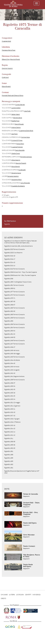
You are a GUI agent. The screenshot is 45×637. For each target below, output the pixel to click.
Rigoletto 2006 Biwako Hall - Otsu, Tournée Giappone (20, 275)
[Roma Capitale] (16, 616)
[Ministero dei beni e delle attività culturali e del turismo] (16, 610)
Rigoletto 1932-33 (9, 389)
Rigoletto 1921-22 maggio (12, 403)
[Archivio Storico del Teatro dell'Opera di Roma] (13, 4)
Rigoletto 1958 (8, 321)
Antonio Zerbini (16, 127)
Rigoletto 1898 (8, 455)
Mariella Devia (17, 118)
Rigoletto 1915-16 (9, 425)
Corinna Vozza (25, 137)
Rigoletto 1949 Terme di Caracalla (14, 341)
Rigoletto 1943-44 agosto (12, 370)
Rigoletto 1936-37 (9, 383)
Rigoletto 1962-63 (9, 311)
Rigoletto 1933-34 (9, 386)
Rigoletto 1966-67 (9, 305)
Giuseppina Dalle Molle (26, 131)
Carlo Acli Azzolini (7, 68)
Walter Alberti (15, 114)
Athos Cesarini (15, 160)
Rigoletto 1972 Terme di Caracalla (14, 295)
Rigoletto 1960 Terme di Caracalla (14, 315)
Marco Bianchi (15, 167)
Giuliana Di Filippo (16, 140)
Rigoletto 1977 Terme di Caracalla (14, 292)
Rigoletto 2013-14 (9, 266)
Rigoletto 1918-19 (9, 412)
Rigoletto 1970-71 (9, 298)
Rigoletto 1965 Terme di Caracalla (14, 308)
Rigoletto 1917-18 (9, 416)
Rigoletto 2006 (8, 279)
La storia (12, 595)
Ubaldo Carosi (15, 153)
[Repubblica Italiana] (7, 610)
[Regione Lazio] (30, 610)
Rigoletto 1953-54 (9, 331)
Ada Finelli (14, 134)
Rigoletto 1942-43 (9, 373)
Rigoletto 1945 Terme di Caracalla (14, 357)
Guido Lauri (5, 77)
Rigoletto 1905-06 (9, 445)
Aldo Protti (27, 111)
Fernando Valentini (13, 176)
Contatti (28, 595)
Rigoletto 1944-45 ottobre (12, 360)
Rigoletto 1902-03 (9, 448)
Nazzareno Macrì (16, 180)
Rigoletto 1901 (8, 451)
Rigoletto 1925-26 (9, 393)
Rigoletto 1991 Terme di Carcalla (14, 285)
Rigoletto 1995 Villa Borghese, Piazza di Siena (17, 282)
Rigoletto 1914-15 (9, 429)
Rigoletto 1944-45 (9, 363)
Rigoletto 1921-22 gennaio (12, 406)
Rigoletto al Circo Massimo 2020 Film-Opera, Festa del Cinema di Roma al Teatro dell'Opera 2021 (20, 242)
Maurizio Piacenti (21, 163)
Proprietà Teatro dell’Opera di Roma (12, 96)
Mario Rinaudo (19, 124)
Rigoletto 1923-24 (9, 399)
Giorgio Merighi (20, 105)
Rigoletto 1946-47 (9, 347)
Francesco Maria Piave (8, 50)
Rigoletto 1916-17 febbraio (12, 422)
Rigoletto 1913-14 (9, 432)
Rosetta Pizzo (15, 121)
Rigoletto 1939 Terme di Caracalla (14, 380)
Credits (3, 598)
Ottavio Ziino (6, 59)
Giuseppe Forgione (17, 147)
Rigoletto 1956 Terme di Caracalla (14, 324)
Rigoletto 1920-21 (9, 409)
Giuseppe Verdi (6, 41)
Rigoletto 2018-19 (9, 256)
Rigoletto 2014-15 (9, 262)
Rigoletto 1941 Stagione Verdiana (14, 376)
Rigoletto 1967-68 (9, 301)
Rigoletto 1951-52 (9, 334)
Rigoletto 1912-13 (9, 435)
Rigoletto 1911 (8, 438)
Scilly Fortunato (25, 183)
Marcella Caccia (16, 173)
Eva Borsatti (22, 170)
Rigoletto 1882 (8, 464)
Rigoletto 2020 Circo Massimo (13, 253)
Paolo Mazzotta (19, 150)
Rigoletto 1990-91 (9, 288)
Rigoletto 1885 (8, 461)
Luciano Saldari (15, 108)
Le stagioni (20, 595)
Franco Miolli (20, 144)
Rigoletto (7, 224)
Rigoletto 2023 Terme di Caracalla (14, 249)
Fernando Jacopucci (26, 157)
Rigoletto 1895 (8, 458)
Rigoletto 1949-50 (9, 337)
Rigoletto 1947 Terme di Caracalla (14, 344)
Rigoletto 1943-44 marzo (11, 367)
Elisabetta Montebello (18, 186)
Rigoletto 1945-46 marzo (11, 350)
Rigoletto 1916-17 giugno (12, 419)
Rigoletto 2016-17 (9, 259)
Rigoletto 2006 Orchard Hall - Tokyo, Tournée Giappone (20, 272)
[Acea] (10, 626)
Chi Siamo (4, 595)
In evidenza (36, 595)
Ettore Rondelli (6, 87)
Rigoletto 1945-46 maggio (12, 354)
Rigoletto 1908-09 (9, 442)
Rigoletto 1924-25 (9, 396)
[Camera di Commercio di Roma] (24, 626)
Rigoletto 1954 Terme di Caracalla (14, 328)
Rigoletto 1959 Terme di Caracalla (14, 318)
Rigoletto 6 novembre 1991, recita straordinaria (18, 246)
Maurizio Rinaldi (15, 59)
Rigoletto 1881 (8, 468)
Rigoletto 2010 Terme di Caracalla (14, 269)
